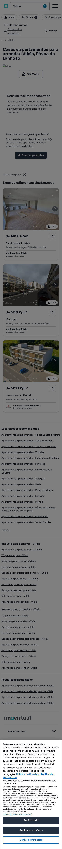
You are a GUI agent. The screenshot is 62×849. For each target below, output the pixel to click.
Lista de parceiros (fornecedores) (17, 814)
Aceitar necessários (30, 830)
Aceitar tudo (31, 820)
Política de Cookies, (28, 774)
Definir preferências (31, 839)
